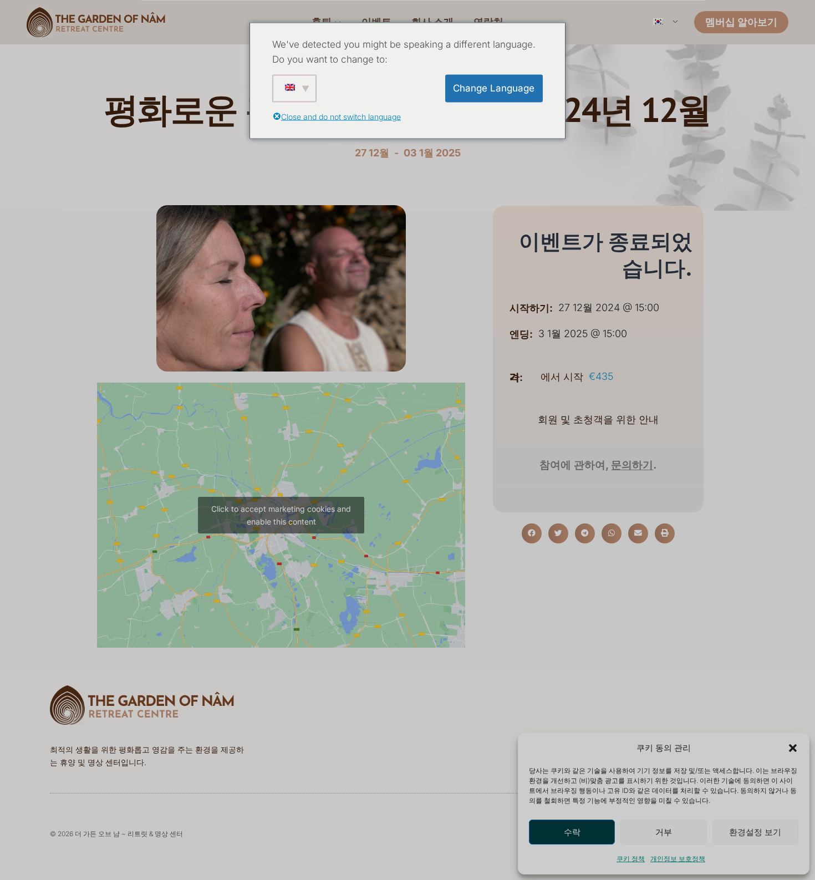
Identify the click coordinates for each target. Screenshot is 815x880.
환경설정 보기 (755, 832)
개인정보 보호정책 (677, 858)
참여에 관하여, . (597, 465)
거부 (663, 832)
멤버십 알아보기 (741, 22)
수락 (572, 832)
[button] (792, 748)
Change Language (493, 88)
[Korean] (664, 22)
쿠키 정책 (631, 858)
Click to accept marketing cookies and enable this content (281, 515)
